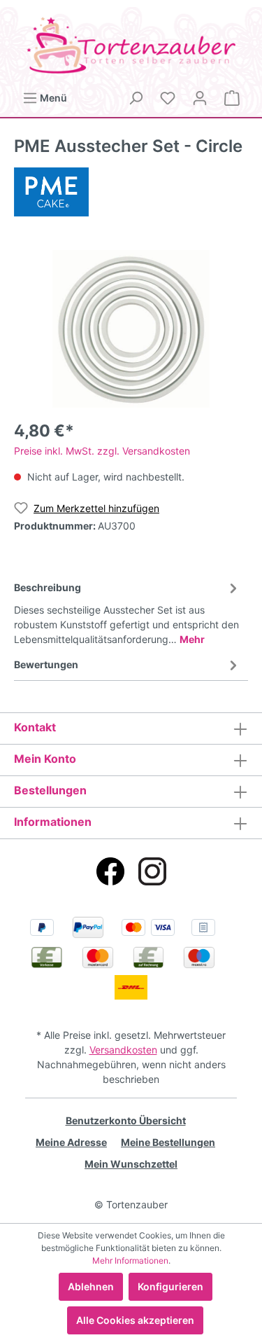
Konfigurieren (170, 1286)
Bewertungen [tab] (46, 664)
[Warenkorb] (232, 98)
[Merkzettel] (168, 98)
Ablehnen (91, 1286)
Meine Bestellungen (168, 1142)
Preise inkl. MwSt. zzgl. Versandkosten (102, 451)
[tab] (127, 611)
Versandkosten (123, 1050)
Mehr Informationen (130, 1260)
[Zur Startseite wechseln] (131, 45)
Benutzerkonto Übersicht (126, 1120)
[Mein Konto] (200, 98)
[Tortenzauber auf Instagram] (152, 871)
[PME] (51, 191)
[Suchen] (135, 98)
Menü (52, 98)
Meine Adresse (71, 1142)
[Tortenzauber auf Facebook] (110, 871)
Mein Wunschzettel (131, 1164)
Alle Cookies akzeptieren (135, 1320)
